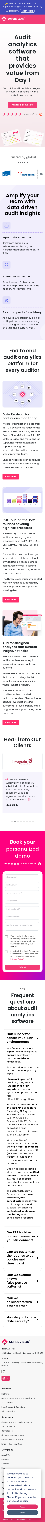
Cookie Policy (7, 1519)
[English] (6, 1378)
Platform (6, 1394)
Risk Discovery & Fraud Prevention (17, 1422)
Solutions (7, 1417)
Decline (22, 1513)
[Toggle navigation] (40, 18)
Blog (3, 1468)
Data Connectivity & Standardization (18, 1398)
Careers (5, 1463)
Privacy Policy (16, 959)
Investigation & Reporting (13, 1407)
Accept (22, 1507)
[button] (15, 821)
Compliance (7, 1431)
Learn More (27, 10)
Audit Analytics (8, 1426)
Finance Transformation (13, 1435)
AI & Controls (7, 1402)
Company (8, 1449)
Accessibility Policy (24, 1519)
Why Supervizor (9, 1411)
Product (6, 1388)
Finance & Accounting (12, 1444)
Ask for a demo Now (22, 104)
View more (10, 476)
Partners (5, 1459)
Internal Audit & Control (12, 1439)
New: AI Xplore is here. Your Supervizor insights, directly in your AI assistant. (20, 7)
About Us (6, 1455)
